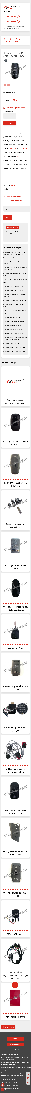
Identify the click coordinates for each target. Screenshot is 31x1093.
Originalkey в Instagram (10, 1082)
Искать (8, 217)
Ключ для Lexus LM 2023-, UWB (12, 343)
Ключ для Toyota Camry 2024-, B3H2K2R (14, 321)
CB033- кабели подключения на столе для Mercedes (15, 975)
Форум (19, 28)
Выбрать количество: (8, 111)
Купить (10, 123)
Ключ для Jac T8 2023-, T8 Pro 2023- (13, 325)
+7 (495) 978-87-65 (10, 21)
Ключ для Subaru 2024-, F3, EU (12, 317)
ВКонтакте (12, 28)
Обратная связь (12, 227)
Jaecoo (12, 39)
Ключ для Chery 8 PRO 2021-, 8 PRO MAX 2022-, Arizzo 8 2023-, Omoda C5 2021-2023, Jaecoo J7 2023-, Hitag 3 (14, 255)
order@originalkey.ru (10, 26)
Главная (6, 39)
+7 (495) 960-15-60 (10, 17)
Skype (7, 28)
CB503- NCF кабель (15, 934)
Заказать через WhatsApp (16, 108)
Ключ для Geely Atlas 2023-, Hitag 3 (14, 290)
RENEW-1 (19, 156)
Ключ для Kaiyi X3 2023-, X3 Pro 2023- (14, 329)
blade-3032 (24, 148)
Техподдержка (20, 26)
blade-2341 (13, 148)
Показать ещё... (8, 1027)
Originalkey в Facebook (10, 1086)
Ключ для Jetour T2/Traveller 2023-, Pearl (15, 351)
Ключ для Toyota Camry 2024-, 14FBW (14, 333)
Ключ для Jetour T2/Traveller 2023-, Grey (15, 347)
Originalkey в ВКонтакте (11, 1089)
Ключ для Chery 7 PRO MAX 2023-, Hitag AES (16, 300)
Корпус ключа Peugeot (15, 648)
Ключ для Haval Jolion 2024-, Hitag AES (14, 286)
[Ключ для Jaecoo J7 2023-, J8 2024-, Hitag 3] (15, 70)
